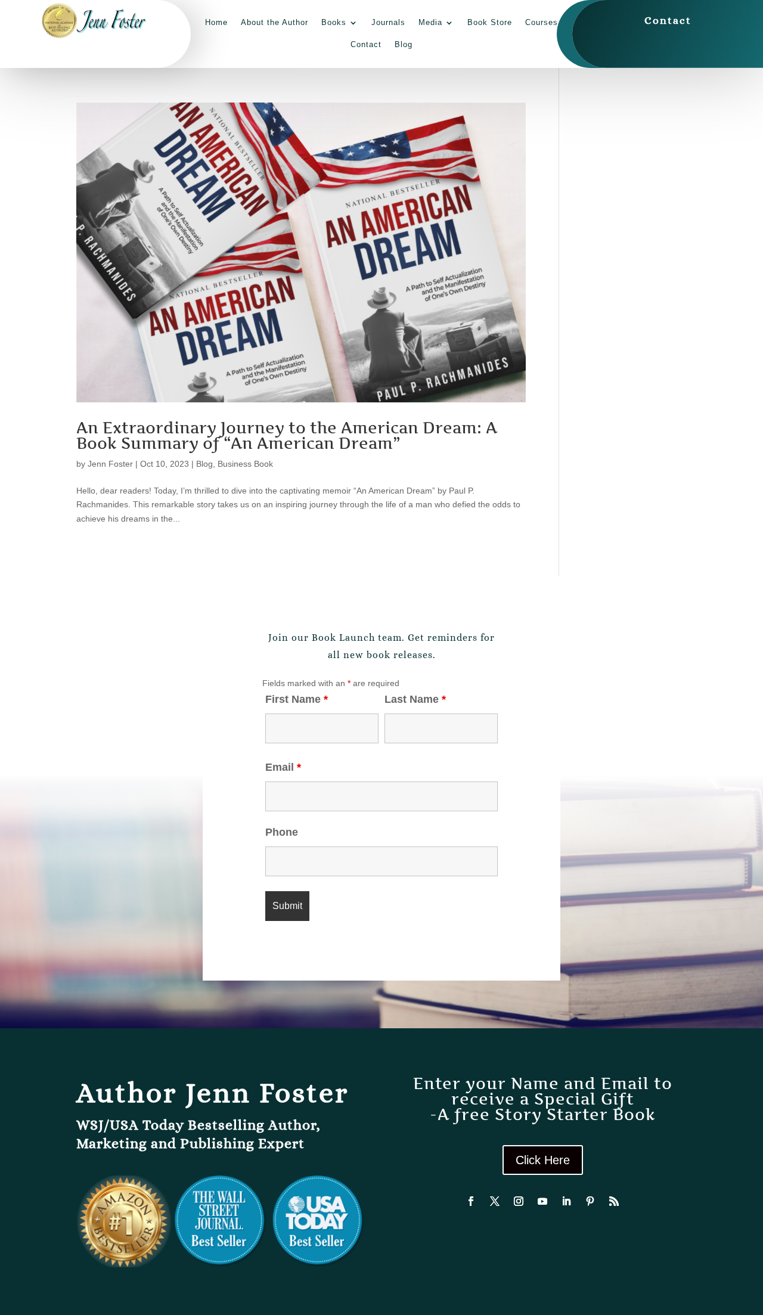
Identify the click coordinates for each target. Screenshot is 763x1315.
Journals (388, 22)
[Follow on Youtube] (542, 1201)
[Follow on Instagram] (518, 1201)
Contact (366, 44)
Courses (541, 22)
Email (283, 767)
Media (430, 22)
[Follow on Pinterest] (590, 1201)
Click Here (543, 1160)
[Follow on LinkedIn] (566, 1201)
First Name (296, 699)
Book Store (489, 22)
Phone (281, 832)
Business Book (245, 464)
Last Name (415, 699)
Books (333, 22)
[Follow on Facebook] (470, 1201)
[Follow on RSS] (614, 1201)
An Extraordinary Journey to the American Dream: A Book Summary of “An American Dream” (286, 435)
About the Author (274, 22)
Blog (403, 44)
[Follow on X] (494, 1201)
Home (216, 22)
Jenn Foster (110, 464)
